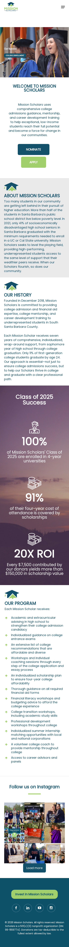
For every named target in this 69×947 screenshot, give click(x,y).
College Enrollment (15, 55)
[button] (63, 7)
